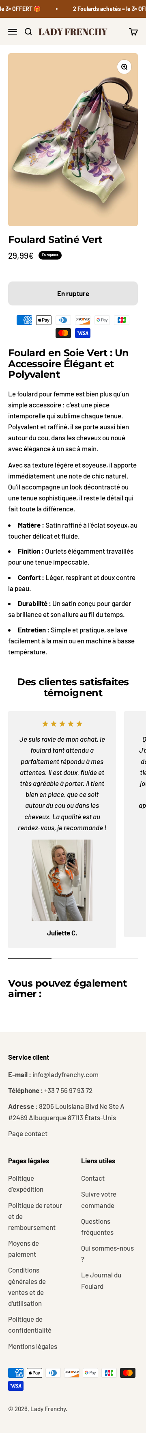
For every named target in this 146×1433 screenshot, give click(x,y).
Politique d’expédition (25, 1183)
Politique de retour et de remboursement (35, 1216)
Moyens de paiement (23, 1248)
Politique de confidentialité (30, 1324)
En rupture (73, 293)
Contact (93, 1178)
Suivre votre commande (98, 1199)
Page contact (27, 1133)
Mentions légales (32, 1346)
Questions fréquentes (97, 1226)
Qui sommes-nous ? (107, 1253)
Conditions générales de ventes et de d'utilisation (27, 1286)
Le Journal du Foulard (101, 1280)
